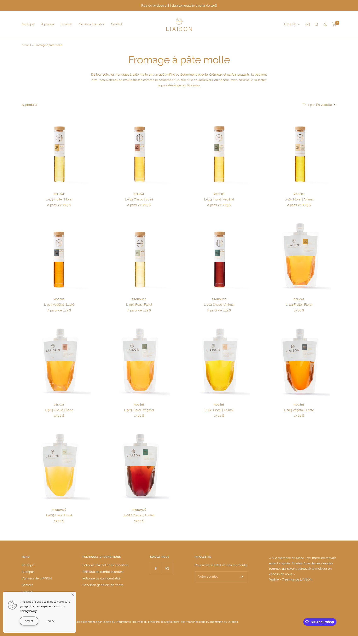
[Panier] (334, 24)
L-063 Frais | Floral (139, 305)
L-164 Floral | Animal (299, 199)
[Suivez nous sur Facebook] (156, 568)
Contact (116, 24)
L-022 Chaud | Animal (219, 305)
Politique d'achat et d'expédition (105, 565)
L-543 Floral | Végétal (219, 199)
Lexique (66, 24)
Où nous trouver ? (91, 24)
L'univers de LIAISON (37, 578)
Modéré (219, 194)
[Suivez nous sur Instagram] (167, 568)
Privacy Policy (28, 611)
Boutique (28, 24)
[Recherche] (316, 24)
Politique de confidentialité (101, 578)
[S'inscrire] (241, 576)
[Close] (73, 595)
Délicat (59, 194)
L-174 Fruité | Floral (59, 199)
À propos (47, 24)
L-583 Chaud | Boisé (139, 199)
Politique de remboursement (103, 572)
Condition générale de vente (102, 585)
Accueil (26, 45)
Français (289, 24)
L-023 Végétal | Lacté (59, 305)
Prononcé (139, 299)
